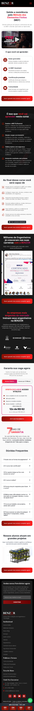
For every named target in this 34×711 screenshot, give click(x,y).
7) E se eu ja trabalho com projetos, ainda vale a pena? (15, 504)
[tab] (17, 459)
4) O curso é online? (10, 480)
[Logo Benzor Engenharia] (7, 3)
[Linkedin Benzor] (24, 696)
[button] (30, 3)
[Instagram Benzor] (10, 696)
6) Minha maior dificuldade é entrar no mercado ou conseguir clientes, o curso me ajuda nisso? (16, 496)
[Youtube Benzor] (19, 696)
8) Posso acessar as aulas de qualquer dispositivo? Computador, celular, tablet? (16, 513)
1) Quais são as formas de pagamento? (16, 459)
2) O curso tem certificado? (12, 466)
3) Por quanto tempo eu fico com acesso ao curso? (14, 473)
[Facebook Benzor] (14, 696)
